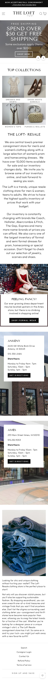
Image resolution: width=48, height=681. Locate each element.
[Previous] (38, 58)
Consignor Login (24, 652)
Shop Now (23, 54)
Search (24, 648)
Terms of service (24, 665)
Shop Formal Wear (24, 320)
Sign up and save (23, 673)
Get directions (19, 375)
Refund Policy (24, 660)
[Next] (43, 58)
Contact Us (24, 656)
